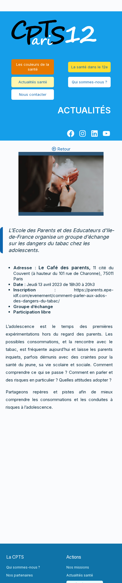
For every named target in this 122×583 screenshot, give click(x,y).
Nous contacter (33, 94)
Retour (63, 149)
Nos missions (77, 567)
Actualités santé (32, 82)
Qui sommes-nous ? (89, 82)
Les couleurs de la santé (32, 66)
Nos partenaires (19, 575)
